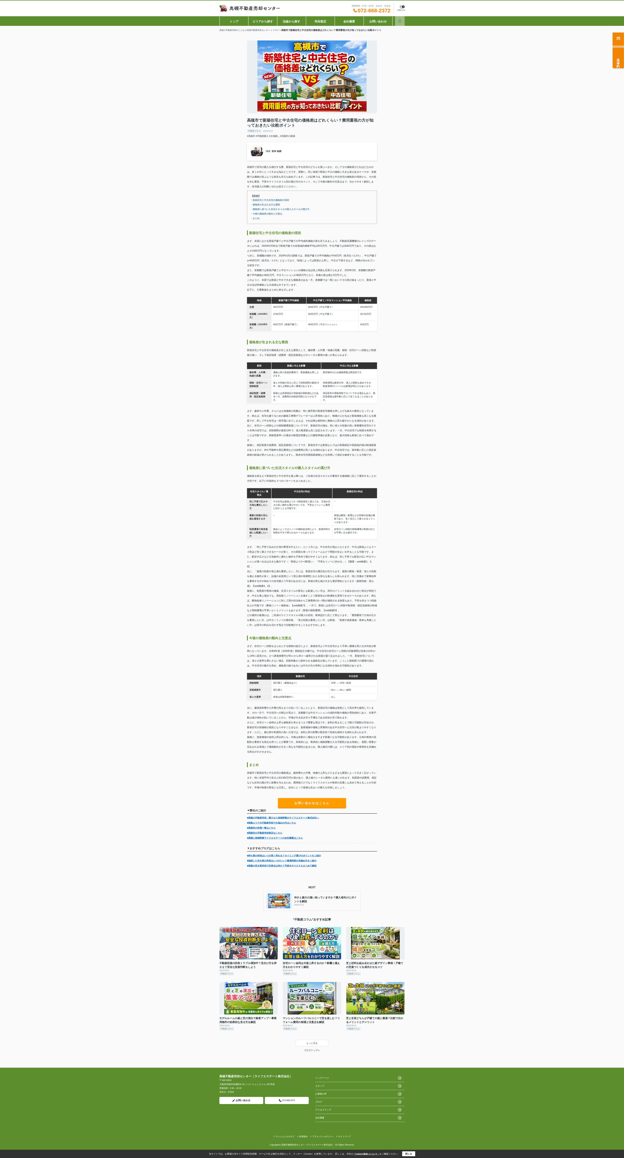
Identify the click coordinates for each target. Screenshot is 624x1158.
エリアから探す (263, 21)
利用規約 (303, 1136)
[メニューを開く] (400, 21)
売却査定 (320, 21)
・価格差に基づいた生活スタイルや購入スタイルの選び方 (280, 209)
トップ (234, 21)
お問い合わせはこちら (312, 803)
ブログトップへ (312, 1050)
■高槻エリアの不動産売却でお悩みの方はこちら (271, 822)
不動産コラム (254, 131)
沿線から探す (291, 21)
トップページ (322, 1078)
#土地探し (274, 136)
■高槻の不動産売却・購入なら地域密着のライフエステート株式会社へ (283, 817)
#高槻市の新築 (287, 136)
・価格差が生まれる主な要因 (265, 204)
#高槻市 (251, 136)
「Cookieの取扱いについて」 (366, 1154)
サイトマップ (344, 1136)
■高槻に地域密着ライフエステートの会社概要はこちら (275, 838)
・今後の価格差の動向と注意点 (266, 213)
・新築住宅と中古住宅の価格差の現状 (269, 200)
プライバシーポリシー (322, 1136)
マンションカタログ (284, 1136)
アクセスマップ (323, 1109)
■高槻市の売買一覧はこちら (261, 827)
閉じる (408, 1153)
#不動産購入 (262, 136)
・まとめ (255, 218)
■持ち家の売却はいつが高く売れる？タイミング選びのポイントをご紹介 (284, 855)
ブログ (318, 1101)
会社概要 (349, 21)
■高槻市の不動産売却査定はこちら (264, 833)
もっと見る (312, 1043)
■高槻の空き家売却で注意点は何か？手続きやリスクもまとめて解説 (282, 865)
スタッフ (319, 1086)
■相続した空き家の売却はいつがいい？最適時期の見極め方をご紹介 (282, 860)
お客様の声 (321, 1094)
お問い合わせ (378, 21)
